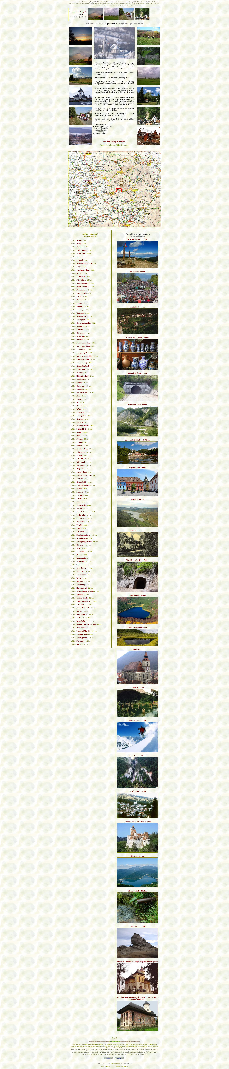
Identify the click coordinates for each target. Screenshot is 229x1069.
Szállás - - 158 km (81, 638)
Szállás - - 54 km (79, 406)
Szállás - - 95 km (80, 505)
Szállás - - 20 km (82, 270)
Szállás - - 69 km (78, 442)
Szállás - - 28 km (81, 293)
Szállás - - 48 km (82, 393)
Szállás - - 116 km (80, 571)
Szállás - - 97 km (79, 508)
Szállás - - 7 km (79, 247)
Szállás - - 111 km (79, 555)
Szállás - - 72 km (81, 459)
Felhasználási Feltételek (122, 1066)
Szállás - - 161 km (80, 641)
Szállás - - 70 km (81, 449)
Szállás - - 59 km (80, 412)
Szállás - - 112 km (81, 558)
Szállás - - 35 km (83, 343)
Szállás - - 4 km (78, 243)
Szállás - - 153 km (83, 631)
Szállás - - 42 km (81, 369)
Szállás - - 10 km (81, 250)
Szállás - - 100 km (81, 518)
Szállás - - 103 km (79, 525)
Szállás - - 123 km (81, 585)
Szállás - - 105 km (83, 535)
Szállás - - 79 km (81, 472)
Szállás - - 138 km (81, 614)
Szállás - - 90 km (79, 495)
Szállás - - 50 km (77, 402)
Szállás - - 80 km (79, 479)
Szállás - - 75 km (80, 462)
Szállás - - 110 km (81, 551)
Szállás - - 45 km (80, 386)
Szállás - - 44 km (79, 383)
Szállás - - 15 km (80, 253)
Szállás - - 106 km (84, 542)
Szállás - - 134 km (79, 611)
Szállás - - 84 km (78, 489)
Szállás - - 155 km (81, 634)
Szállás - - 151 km (82, 628)
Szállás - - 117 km (81, 575)
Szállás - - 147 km (86, 624)
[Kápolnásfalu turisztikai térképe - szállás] (114, 189)
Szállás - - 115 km (81, 568)
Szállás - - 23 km (78, 273)
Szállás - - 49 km (78, 396)
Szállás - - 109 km (78, 548)
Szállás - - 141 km (82, 621)
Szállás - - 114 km (80, 565)
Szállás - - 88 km (79, 492)
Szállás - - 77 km (80, 469)
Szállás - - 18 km (83, 263)
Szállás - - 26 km (81, 290)
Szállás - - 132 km (83, 608)
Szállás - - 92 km (78, 498)
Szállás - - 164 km (79, 644)
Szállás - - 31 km (81, 316)
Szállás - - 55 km (78, 409)
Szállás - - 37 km (82, 346)
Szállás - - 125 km (81, 588)
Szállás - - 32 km (83, 323)
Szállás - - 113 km (80, 561)
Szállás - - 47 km (78, 389)
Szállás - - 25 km (81, 280)
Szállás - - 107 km (80, 545)
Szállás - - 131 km (80, 604)
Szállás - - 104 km (80, 532)
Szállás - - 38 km (81, 353)
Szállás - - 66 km (79, 432)
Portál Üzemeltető (105, 1066)
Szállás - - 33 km (80, 333)
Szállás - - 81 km (82, 485)
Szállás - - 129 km (82, 598)
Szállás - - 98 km (83, 512)
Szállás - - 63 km (81, 429)
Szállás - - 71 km (78, 455)
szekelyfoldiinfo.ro (115, 1063)
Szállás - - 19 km (79, 267)
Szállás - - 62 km (79, 422)
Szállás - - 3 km (78, 240)
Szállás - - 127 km (84, 591)
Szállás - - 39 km (81, 363)
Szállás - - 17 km (79, 260)
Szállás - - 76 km (80, 465)
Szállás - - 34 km (79, 336)
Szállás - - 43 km (79, 373)
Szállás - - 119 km (80, 581)
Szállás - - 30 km (79, 303)
